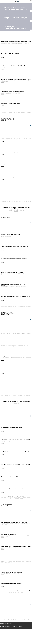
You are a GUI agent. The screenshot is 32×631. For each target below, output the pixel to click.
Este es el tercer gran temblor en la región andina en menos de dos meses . (10, 164)
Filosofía (9, 619)
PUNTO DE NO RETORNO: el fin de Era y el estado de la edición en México (12, 91)
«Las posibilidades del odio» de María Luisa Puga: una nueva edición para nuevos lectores (15, 137)
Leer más (2, 45)
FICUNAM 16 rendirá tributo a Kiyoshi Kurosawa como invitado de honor (12, 272)
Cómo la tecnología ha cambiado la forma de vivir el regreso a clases (11, 427)
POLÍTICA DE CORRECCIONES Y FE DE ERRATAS (16, 626)
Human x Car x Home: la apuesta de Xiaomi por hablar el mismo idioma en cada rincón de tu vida (16, 41)
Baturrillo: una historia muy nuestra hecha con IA (16, 496)
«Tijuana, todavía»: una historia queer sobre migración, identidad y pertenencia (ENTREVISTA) (15, 464)
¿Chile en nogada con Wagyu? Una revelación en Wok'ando (10, 53)
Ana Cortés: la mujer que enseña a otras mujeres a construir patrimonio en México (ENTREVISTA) (16, 546)
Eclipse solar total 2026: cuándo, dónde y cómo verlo (9, 560)
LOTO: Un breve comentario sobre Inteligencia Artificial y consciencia (12, 476)
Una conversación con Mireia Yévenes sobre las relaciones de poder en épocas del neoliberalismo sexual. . (13, 286)
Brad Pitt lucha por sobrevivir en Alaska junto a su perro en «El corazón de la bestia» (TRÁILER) (15, 296)
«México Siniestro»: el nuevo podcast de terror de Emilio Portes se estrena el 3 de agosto (15, 451)
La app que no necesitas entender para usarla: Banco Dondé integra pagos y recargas (14, 246)
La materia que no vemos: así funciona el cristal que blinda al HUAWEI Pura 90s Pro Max (14, 65)
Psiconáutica (26, 619)
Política (23, 619)
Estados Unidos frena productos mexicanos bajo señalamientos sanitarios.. (10, 573)
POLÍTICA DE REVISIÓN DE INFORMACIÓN (5, 626)
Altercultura (1, 619)
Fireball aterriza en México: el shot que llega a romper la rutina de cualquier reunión (14, 522)
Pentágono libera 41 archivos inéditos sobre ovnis (8, 534)
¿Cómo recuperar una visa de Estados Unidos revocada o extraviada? (12, 356)
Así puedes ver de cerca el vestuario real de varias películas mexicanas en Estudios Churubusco (16, 79)
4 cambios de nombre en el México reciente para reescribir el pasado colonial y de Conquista (15, 439)
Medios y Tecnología (13, 619)
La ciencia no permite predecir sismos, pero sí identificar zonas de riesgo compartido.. (11, 584)
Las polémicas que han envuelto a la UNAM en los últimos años (10, 234)
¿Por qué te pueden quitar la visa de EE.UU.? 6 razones (9, 369)
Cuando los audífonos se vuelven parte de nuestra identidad (10, 103)
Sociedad (29, 619)
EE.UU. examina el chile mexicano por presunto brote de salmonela (11, 572)
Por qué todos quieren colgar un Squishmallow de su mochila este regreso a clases (14, 258)
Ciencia (7, 619)
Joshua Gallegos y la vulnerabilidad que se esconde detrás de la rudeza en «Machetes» (16, 401)
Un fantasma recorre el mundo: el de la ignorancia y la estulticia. (16, 592)
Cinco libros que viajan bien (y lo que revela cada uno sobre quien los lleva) (12, 488)
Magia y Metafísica (19, 619)
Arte (4, 619)
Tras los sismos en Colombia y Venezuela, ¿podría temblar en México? (12, 583)
